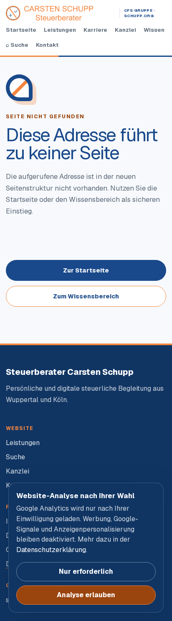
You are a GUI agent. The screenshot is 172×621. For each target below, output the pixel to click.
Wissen (154, 29)
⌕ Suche (17, 44)
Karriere (95, 29)
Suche (15, 457)
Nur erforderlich (86, 571)
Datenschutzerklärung (51, 549)
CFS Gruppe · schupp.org (139, 13)
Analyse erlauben (86, 594)
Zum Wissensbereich (86, 296)
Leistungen (60, 29)
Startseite (21, 29)
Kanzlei (125, 29)
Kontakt (47, 44)
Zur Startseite (86, 270)
